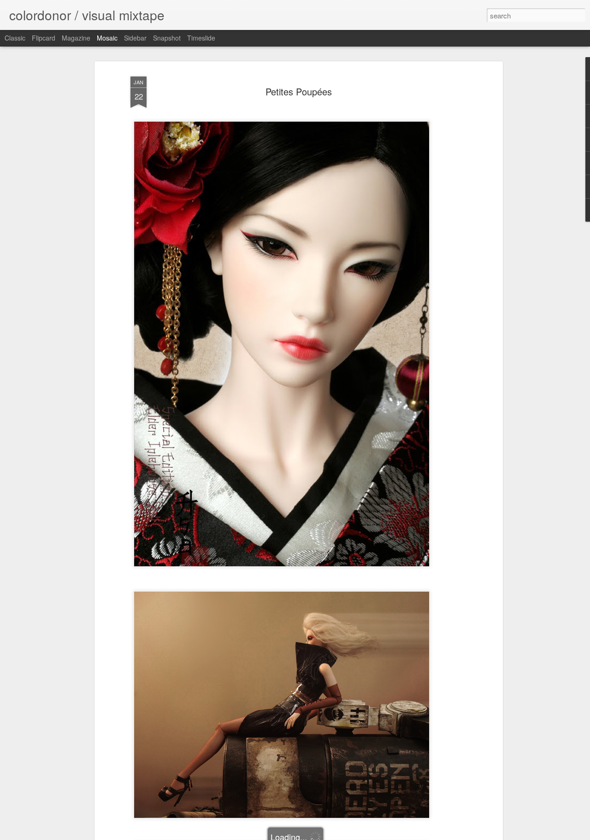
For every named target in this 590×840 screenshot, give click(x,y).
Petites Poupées (299, 91)
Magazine (76, 37)
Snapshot (167, 37)
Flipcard (43, 37)
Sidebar (135, 37)
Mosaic (107, 37)
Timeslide (201, 37)
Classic (15, 37)
